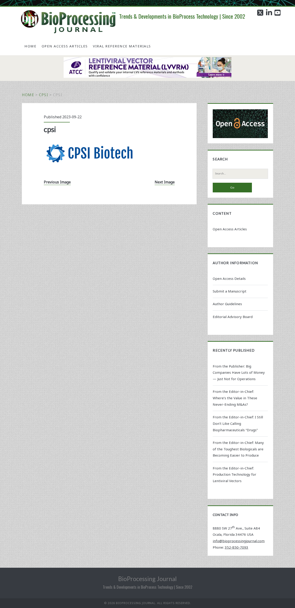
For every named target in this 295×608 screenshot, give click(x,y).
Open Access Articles (65, 46)
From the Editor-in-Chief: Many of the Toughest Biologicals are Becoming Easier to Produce (238, 449)
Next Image (165, 182)
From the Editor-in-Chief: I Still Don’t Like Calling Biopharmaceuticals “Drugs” (238, 423)
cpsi (43, 94)
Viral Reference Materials (122, 46)
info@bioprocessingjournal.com (239, 541)
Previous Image (57, 182)
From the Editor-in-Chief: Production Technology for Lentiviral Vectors (234, 474)
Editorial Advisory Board (233, 316)
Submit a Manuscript (229, 291)
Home (30, 46)
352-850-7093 (236, 547)
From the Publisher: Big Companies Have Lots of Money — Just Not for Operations (239, 372)
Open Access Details (229, 278)
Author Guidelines (227, 303)
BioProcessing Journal (147, 578)
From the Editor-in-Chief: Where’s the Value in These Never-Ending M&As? (235, 398)
